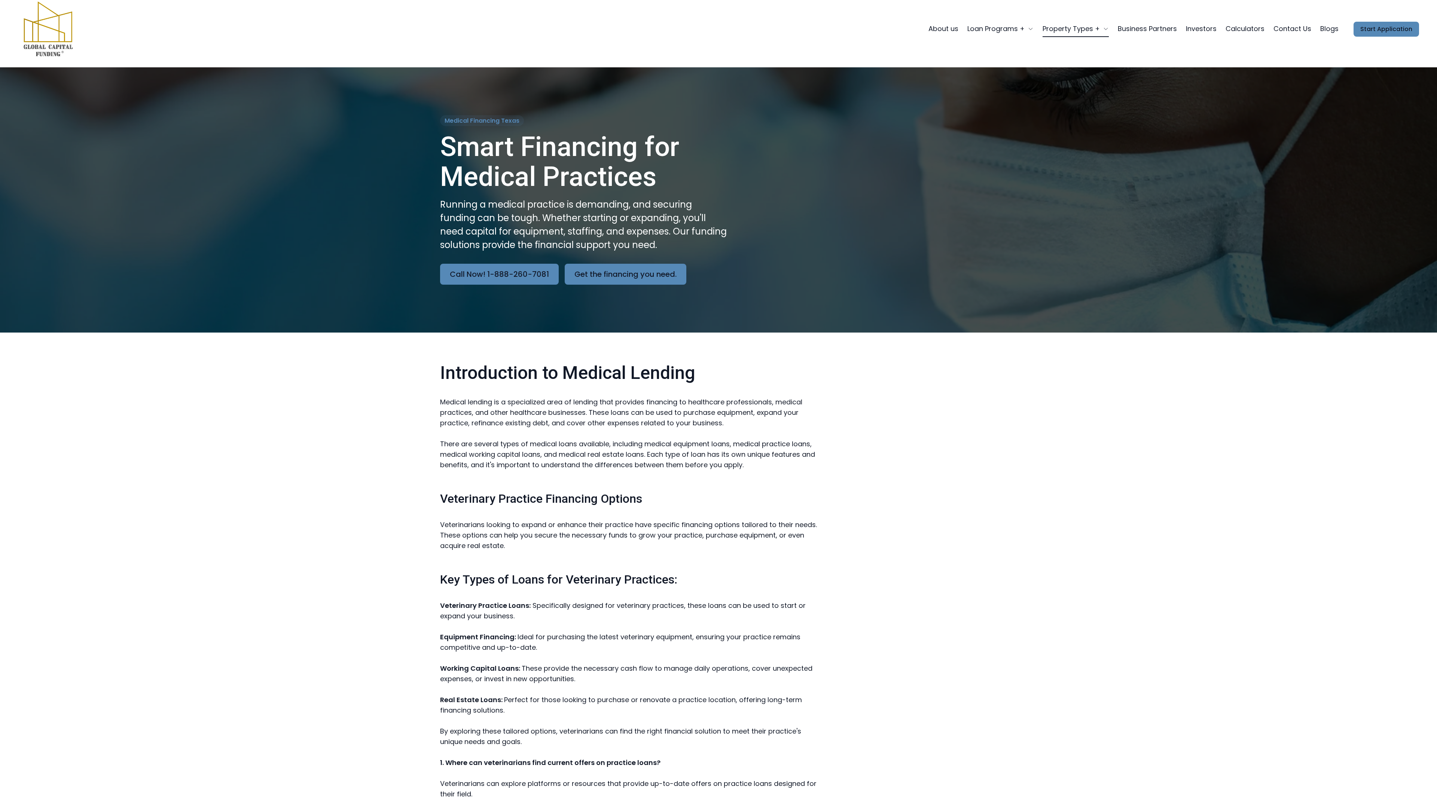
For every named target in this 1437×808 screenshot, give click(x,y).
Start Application (1386, 29)
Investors (1201, 28)
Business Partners (1147, 28)
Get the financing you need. (625, 274)
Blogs (1329, 28)
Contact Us (1292, 28)
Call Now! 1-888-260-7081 (499, 274)
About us (943, 28)
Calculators (1245, 28)
